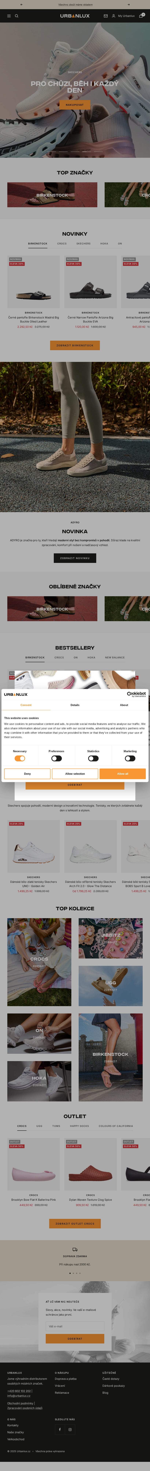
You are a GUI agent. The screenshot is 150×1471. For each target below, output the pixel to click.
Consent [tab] (25, 705)
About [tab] (124, 705)
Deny (27, 773)
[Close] (129, 676)
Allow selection (75, 773)
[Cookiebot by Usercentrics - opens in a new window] (130, 694)
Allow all (122, 773)
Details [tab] (75, 705)
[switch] (56, 758)
